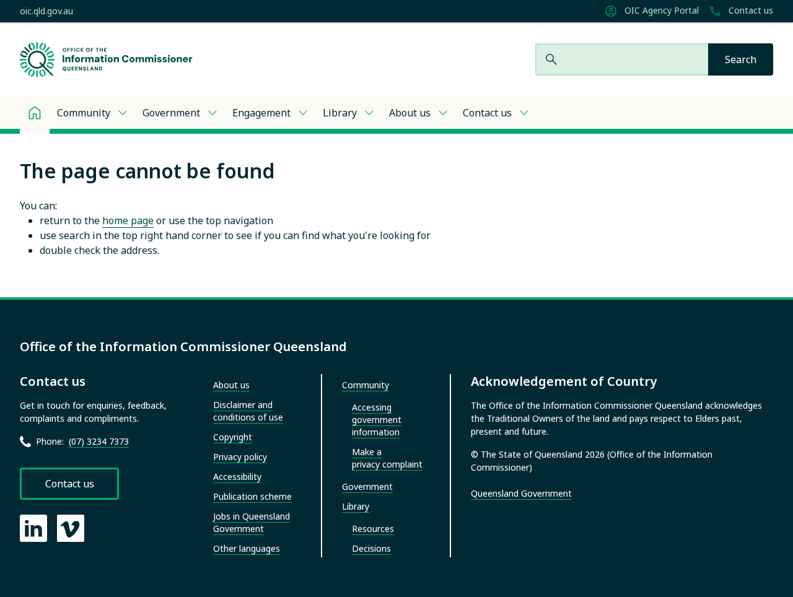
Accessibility (237, 476)
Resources (373, 528)
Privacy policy (240, 457)
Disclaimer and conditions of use (248, 411)
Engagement (261, 113)
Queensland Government (521, 493)
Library (340, 113)
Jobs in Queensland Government (251, 522)
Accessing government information (376, 419)
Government (171, 113)
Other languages (246, 548)
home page (128, 220)
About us (410, 113)
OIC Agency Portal (660, 10)
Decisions (371, 548)
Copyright (232, 437)
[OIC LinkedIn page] (33, 528)
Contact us (749, 10)
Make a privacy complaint (387, 458)
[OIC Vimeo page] (70, 528)
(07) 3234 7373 (99, 441)
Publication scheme (252, 496)
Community (83, 113)
